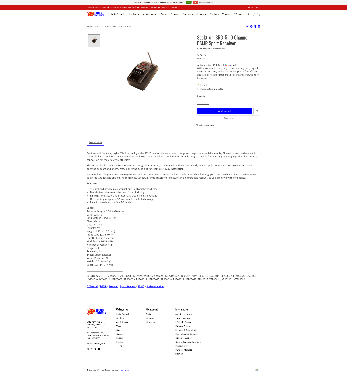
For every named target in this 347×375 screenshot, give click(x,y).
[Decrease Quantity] (200, 102)
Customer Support (183, 337)
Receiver (113, 286)
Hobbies (120, 318)
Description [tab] (95, 142)
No (195, 2)
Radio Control (122, 314)
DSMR (103, 286)
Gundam (120, 333)
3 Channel (92, 286)
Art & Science (122, 322)
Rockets (119, 337)
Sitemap (179, 353)
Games (119, 330)
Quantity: (201, 96)
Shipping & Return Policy (186, 330)
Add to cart (224, 111)
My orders (150, 318)
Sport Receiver (128, 286)
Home (89, 26)
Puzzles (119, 342)
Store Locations (182, 318)
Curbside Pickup (182, 326)
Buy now (228, 118)
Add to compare (206, 125)
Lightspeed (125, 370)
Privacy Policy (181, 345)
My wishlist (151, 322)
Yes (188, 2)
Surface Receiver (155, 286)
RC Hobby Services (183, 322)
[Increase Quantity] (206, 102)
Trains (119, 345)
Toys (118, 326)
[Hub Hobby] (98, 14)
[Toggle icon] (248, 14)
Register (149, 314)
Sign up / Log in (253, 7)
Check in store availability (211, 88)
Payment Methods (183, 349)
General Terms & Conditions (188, 342)
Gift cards (238, 14)
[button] (228, 65)
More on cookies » (206, 2)
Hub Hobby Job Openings (186, 333)
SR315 (141, 286)
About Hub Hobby (183, 314)
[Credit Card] (257, 370)
